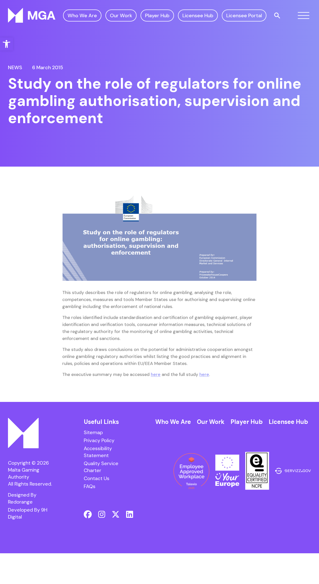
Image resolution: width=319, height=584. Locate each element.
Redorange (20, 502)
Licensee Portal (244, 15)
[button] (6, 43)
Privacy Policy (99, 440)
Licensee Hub (197, 15)
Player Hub (157, 15)
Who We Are (82, 15)
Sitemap (93, 432)
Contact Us (96, 478)
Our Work (121, 15)
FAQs (89, 486)
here (155, 374)
